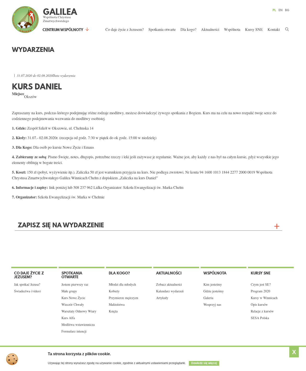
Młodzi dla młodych (122, 284)
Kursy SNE (254, 29)
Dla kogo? (188, 29)
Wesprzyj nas (212, 304)
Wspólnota (232, 29)
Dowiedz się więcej (204, 363)
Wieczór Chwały (72, 304)
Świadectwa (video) (27, 291)
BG (287, 10)
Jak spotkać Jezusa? (27, 284)
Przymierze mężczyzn (123, 298)
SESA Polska (260, 318)
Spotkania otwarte (162, 29)
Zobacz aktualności (169, 284)
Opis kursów (259, 304)
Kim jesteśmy (212, 284)
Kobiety (114, 291)
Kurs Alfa (68, 318)
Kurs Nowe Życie (73, 298)
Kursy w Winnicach (264, 298)
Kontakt (274, 29)
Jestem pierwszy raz (74, 284)
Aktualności (210, 29)
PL (274, 10)
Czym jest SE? (261, 284)
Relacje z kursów (262, 311)
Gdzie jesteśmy (213, 291)
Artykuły (162, 298)
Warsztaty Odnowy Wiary (78, 311)
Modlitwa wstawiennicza (78, 325)
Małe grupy (69, 291)
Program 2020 (260, 291)
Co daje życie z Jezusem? (124, 29)
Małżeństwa (117, 304)
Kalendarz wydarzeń (170, 291)
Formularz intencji (74, 331)
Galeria (208, 298)
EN (281, 10)
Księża (113, 311)
